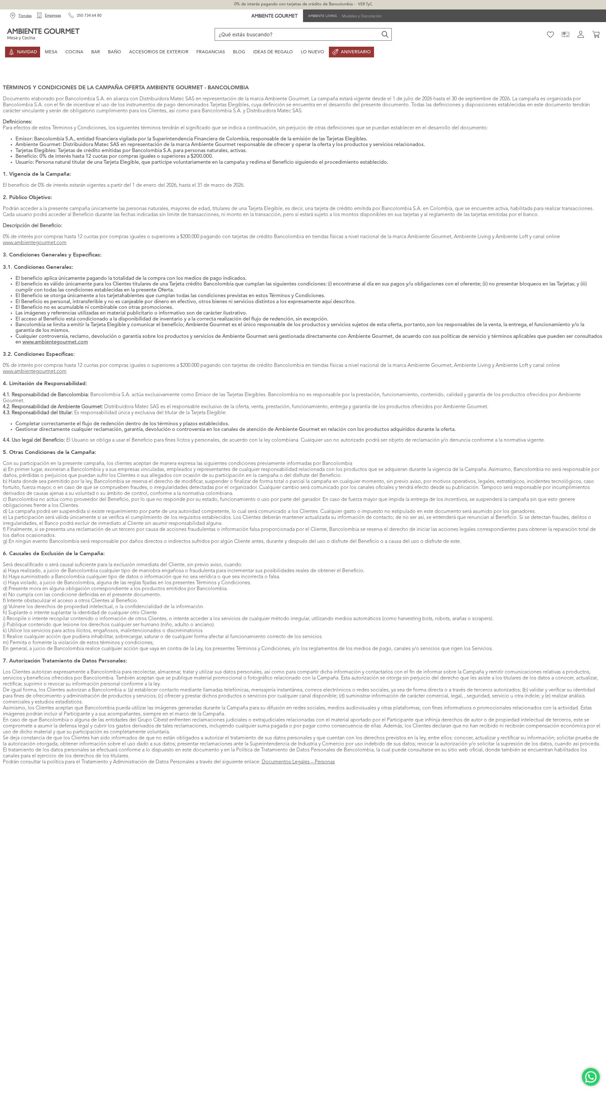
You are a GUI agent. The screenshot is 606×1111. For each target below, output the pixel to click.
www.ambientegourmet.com (35, 242)
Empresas (53, 16)
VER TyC (365, 4)
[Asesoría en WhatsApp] (591, 1077)
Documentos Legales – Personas (298, 762)
